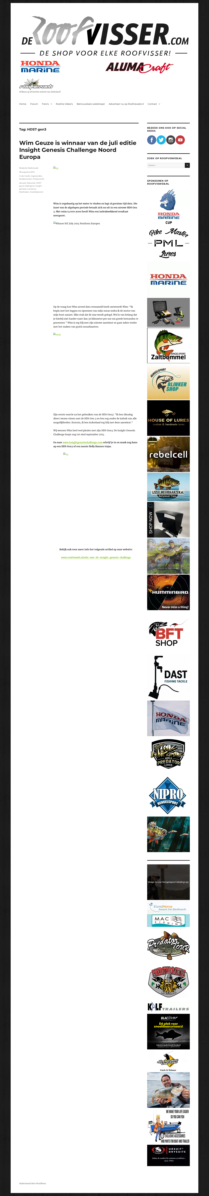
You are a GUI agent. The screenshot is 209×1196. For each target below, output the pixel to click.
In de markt (24, 176)
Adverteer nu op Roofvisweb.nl (126, 104)
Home (22, 104)
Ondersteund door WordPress (32, 1183)
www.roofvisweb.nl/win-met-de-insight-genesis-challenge (96, 557)
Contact (152, 104)
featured (31, 183)
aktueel (22, 183)
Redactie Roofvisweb (28, 168)
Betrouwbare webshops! (91, 104)
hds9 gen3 (29, 186)
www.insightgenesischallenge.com (83, 442)
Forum (34, 104)
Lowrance (31, 189)
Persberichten (25, 179)
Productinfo (38, 179)
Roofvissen (24, 192)
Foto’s (45, 104)
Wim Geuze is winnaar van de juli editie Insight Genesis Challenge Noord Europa (77, 149)
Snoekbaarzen (36, 192)
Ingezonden (36, 176)
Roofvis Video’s (64, 104)
